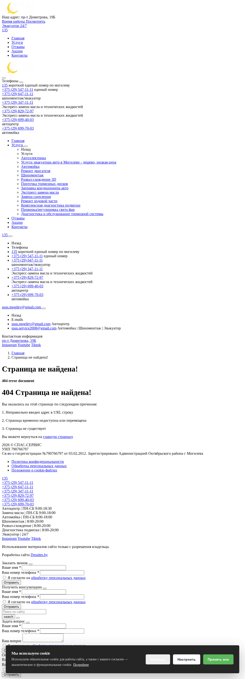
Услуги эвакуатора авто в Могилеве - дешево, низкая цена (68, 162)
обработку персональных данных (58, 578)
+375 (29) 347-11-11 (17, 102)
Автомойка (30, 166)
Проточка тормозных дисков (44, 184)
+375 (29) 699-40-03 (18, 120)
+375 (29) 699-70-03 (18, 128)
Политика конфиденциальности (37, 462)
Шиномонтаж (32, 175)
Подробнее (81, 665)
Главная (17, 38)
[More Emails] (44, 308)
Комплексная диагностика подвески (50, 205)
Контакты (19, 55)
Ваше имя (11, 567)
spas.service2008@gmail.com (33, 328)
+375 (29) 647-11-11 (17, 94)
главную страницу (58, 437)
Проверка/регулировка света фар (48, 210)
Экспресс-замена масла (40, 192)
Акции (17, 51)
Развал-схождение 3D (38, 179)
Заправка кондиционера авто (44, 188)
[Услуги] (26, 146)
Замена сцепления (36, 197)
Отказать (158, 659)
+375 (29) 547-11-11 (17, 90)
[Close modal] (31, 564)
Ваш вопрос (12, 641)
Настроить (187, 659)
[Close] (21, 82)
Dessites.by (39, 555)
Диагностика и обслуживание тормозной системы (62, 214)
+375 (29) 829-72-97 (18, 111)
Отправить (11, 582)
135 (5, 85)
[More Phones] (10, 236)
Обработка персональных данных (39, 466)
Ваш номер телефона (20, 572)
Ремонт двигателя (35, 171)
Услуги (17, 42)
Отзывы (18, 47)
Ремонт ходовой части (39, 201)
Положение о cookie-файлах (34, 470)
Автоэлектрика (33, 158)
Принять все (218, 659)
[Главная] (22, 72)
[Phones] (4, 78)
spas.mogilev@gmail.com (30, 324)
